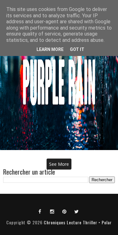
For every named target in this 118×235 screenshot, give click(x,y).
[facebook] (40, 211)
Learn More (50, 49)
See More (59, 164)
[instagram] (52, 211)
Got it (77, 49)
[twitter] (76, 211)
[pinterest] (64, 211)
